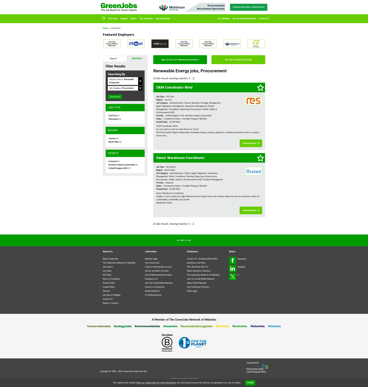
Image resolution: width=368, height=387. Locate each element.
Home (103, 18)
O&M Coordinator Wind (174, 87)
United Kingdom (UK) (119, 168)
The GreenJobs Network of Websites (119, 263)
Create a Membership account (158, 267)
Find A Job (113, 19)
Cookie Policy (109, 287)
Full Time (114, 116)
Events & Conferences (154, 287)
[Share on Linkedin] (232, 268)
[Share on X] (232, 276)
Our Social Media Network (244, 19)
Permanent (115, 119)
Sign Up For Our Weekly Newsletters (180, 60)
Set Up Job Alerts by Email (156, 271)
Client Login (192, 291)
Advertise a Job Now (196, 263)
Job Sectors (108, 267)
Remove (140, 81)
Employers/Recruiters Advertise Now (248, 7)
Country (113, 139)
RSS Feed (107, 275)
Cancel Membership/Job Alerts (158, 275)
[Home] (126, 7)
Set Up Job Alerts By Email (238, 60)
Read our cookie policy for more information (156, 383)
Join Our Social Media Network (159, 283)
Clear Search (115, 97)
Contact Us (264, 19)
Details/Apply (249, 143)
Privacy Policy (109, 283)
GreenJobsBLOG (152, 291)
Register (124, 19)
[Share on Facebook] (232, 260)
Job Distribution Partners (198, 287)
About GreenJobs (110, 259)
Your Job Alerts (146, 19)
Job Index (107, 271)
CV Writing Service (153, 295)
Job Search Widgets (111, 295)
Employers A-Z (151, 279)
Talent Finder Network (197, 283)
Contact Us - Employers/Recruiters (202, 259)
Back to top (185, 240)
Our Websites (224, 19)
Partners (106, 291)
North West (115, 142)
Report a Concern (110, 303)
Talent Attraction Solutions (199, 271)
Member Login (151, 259)
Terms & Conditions (111, 279)
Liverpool (114, 161)
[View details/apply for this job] (253, 101)
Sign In (134, 19)
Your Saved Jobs (163, 19)
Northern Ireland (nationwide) (123, 165)
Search (113, 58)
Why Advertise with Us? (197, 267)
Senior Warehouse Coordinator (180, 158)
